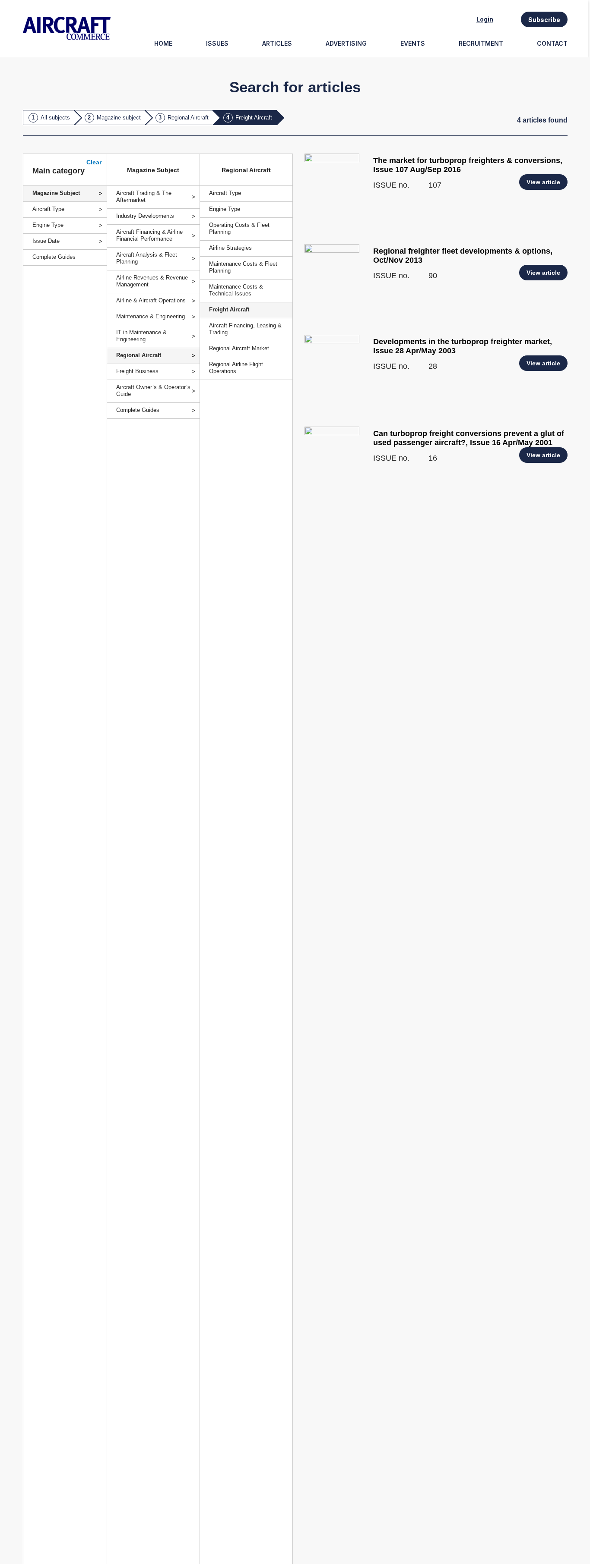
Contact (552, 43)
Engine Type (224, 209)
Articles (277, 43)
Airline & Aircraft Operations (151, 300)
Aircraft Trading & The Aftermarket (143, 196)
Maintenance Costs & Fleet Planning (243, 267)
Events (412, 43)
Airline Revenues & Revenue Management (152, 281)
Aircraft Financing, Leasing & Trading (245, 329)
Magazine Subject (56, 193)
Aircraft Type (225, 193)
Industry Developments (145, 216)
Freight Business (137, 371)
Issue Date (46, 241)
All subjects (55, 117)
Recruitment (481, 43)
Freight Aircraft (253, 117)
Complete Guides (137, 410)
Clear (94, 162)
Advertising (346, 43)
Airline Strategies (230, 248)
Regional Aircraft (188, 117)
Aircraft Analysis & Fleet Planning (146, 258)
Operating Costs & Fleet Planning (239, 228)
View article (543, 182)
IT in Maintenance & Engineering (141, 335)
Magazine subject (119, 117)
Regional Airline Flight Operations (236, 367)
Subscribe (544, 19)
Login (484, 19)
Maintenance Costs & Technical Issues (236, 290)
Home (163, 43)
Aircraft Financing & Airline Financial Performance (149, 235)
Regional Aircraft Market (239, 348)
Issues (217, 43)
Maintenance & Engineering (150, 316)
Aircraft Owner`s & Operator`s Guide (153, 390)
